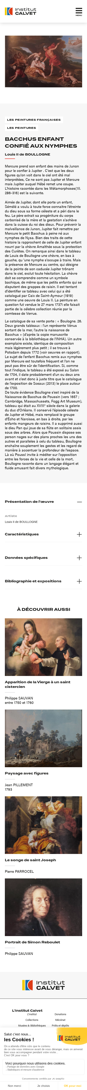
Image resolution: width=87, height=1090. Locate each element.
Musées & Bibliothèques (32, 1025)
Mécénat (60, 1019)
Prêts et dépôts (60, 1025)
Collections (31, 1019)
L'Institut (32, 1014)
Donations (60, 1014)
